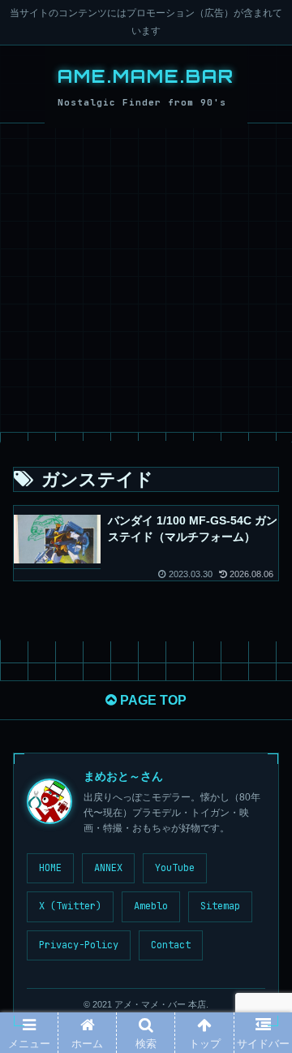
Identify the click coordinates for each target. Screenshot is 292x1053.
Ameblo (151, 906)
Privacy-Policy (78, 945)
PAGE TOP (152, 700)
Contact (171, 945)
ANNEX (108, 867)
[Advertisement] (146, 278)
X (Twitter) (70, 906)
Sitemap (220, 906)
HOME (50, 867)
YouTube (175, 867)
